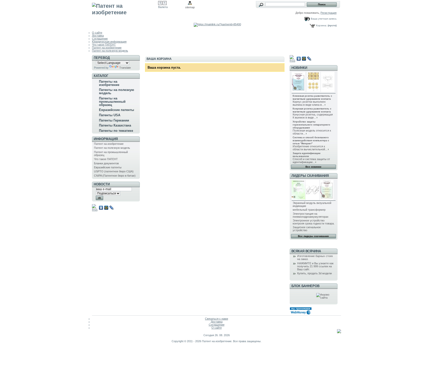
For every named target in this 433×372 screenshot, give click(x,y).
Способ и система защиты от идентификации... (311, 161)
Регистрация (328, 12)
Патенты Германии (114, 120)
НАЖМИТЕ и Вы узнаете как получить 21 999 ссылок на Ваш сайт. (315, 266)
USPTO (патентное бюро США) (114, 171)
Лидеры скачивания (310, 176)
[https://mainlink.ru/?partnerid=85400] (217, 24)
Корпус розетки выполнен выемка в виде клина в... (309, 103)
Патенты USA (109, 115)
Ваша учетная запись (324, 18)
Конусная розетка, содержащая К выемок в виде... (313, 116)
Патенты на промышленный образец (112, 101)
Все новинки (313, 166)
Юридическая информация (109, 41)
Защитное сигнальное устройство (307, 229)
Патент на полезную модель (110, 50)
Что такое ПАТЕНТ (104, 44)
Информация (106, 139)
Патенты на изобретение (109, 83)
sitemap (190, 7)
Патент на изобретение (107, 47)
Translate (125, 67)
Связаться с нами (216, 318)
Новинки (299, 68)
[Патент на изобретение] (125, 13)
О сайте (97, 32)
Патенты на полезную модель (116, 91)
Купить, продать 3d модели (314, 273)
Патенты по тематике (116, 131)
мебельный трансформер (309, 209)
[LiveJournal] (111, 207)
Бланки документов (106, 163)
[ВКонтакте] (101, 207)
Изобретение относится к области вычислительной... (310, 148)
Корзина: (321, 25)
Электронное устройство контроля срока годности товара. (314, 222)
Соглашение (100, 38)
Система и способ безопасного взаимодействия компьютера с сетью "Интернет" (311, 140)
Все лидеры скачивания (313, 236)
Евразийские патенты (116, 110)
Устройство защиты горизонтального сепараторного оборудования (311, 124)
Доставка (98, 35)
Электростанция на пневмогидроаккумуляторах (311, 215)
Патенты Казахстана (115, 125)
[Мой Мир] (106, 207)
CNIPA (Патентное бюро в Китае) (115, 175)
